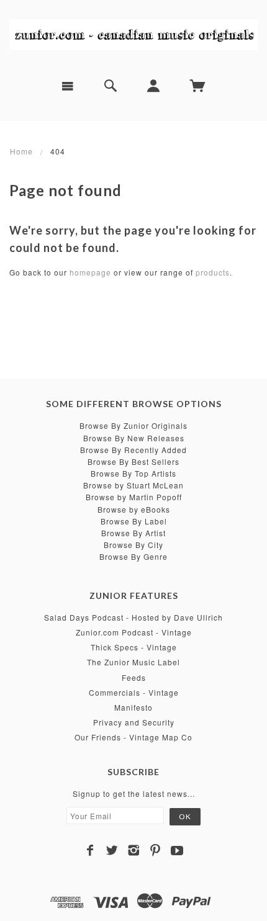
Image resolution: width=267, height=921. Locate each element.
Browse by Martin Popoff (134, 497)
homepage (90, 272)
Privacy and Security (133, 722)
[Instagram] (133, 850)
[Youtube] (177, 850)
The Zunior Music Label (133, 662)
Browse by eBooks (133, 509)
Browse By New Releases (133, 438)
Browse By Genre (133, 556)
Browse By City (133, 544)
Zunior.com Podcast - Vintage (134, 632)
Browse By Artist (133, 533)
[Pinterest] (155, 850)
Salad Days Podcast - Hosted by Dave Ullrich (133, 617)
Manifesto (133, 707)
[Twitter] (112, 850)
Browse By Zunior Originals (133, 425)
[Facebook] (90, 850)
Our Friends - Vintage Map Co (133, 737)
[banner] (133, 34)
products (213, 272)
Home (21, 151)
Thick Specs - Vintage (134, 647)
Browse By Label (134, 521)
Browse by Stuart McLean (133, 485)
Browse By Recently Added (133, 449)
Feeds (134, 677)
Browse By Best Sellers (133, 461)
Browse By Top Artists (133, 473)
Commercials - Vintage (134, 692)
